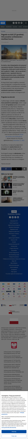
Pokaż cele (14, 436)
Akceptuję (14, 431)
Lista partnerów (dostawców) (9, 427)
